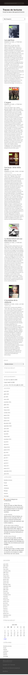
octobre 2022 (7, 412)
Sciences (6, 493)
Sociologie (6, 496)
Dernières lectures (9, 42)
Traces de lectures (12, 9)
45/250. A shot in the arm (10, 536)
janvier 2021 (7, 420)
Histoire (21, 171)
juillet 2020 (6, 431)
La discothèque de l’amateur (10, 500)
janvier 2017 (7, 468)
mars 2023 (6, 407)
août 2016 (6, 474)
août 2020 (6, 428)
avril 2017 (6, 463)
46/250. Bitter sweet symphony (11, 525)
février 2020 (7, 436)
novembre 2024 (7, 402)
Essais (16, 171)
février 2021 (7, 418)
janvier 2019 (7, 450)
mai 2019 (6, 442)
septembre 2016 (8, 471)
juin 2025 (6, 396)
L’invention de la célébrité (10, 301)
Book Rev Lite (6, 668)
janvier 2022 (7, 415)
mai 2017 (6, 460)
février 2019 (7, 447)
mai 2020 (6, 434)
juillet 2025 (6, 394)
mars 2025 (6, 399)
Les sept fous (9, 40)
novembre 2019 (7, 439)
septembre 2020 (8, 426)
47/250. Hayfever (8, 514)
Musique (6, 491)
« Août (4, 639)
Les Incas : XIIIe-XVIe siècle (10, 385)
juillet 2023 (6, 404)
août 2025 (6, 391)
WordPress (5, 671)
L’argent (7, 102)
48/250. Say (7, 504)
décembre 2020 (7, 423)
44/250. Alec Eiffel (8, 547)
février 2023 (7, 410)
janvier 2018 (7, 455)
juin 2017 (6, 458)
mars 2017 (6, 466)
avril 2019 (6, 444)
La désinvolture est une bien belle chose (13, 240)
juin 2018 (6, 452)
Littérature (18, 42)
